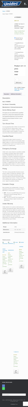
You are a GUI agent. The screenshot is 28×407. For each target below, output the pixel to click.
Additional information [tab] (16, 94)
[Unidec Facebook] (3, 385)
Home (4, 11)
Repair (7, 13)
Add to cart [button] (5, 271)
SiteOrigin (13, 404)
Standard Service (19, 38)
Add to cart (18, 82)
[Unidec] (11, 4)
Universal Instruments (18, 89)
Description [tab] (6, 94)
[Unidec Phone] (3, 388)
